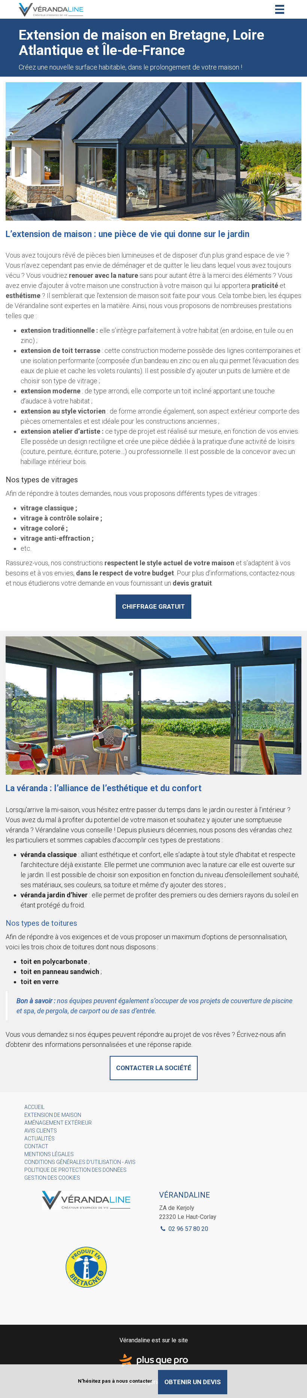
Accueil (34, 1107)
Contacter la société (153, 1068)
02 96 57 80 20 (187, 1228)
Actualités (39, 1139)
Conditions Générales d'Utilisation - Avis (80, 1162)
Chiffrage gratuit (153, 606)
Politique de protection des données (75, 1170)
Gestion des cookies (52, 1178)
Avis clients (40, 1131)
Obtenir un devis (192, 1382)
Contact (36, 1146)
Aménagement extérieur (58, 1123)
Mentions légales (49, 1154)
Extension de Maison (52, 1115)
